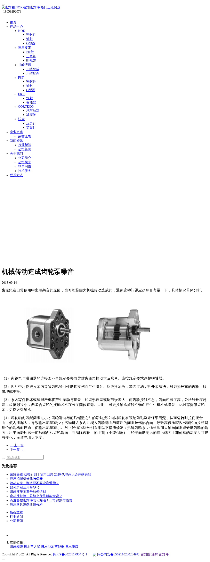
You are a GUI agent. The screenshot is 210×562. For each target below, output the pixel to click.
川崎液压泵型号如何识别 (28, 491)
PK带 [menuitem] (30, 52)
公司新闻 (16, 521)
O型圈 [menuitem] (30, 43)
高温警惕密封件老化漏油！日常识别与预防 (41, 500)
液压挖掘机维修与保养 (26, 478)
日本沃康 (71, 546)
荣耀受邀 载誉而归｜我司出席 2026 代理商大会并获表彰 (50, 474)
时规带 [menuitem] (31, 60)
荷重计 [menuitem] (31, 127)
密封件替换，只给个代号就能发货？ (36, 496)
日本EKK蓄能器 (52, 546)
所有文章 (16, 512)
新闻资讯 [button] (16, 140)
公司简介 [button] (24, 158)
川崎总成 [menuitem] (32, 69)
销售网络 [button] (24, 166)
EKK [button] (21, 94)
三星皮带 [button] (24, 47)
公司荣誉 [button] (24, 162)
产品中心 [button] (16, 26)
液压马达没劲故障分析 (26, 504)
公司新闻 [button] (24, 149)
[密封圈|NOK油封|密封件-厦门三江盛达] (105, 7)
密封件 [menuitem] (31, 34)
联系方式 (16, 175)
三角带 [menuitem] (31, 56)
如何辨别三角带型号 (24, 487)
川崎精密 (16, 546)
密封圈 (146, 554)
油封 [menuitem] (29, 39)
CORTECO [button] (26, 106)
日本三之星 (32, 546)
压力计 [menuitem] (31, 123)
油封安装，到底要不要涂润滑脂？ (34, 483)
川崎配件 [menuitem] (32, 73)
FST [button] (21, 77)
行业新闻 (16, 516)
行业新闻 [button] (24, 145)
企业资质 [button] (16, 132)
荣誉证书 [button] (24, 136)
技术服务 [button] (24, 171)
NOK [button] (21, 30)
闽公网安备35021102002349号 (118, 554)
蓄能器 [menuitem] (31, 102)
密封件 (164, 554)
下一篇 (17, 449)
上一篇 (17, 445)
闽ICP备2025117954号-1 (70, 554)
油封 (154, 554)
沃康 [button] (21, 119)
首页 (13, 22)
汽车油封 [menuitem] (32, 110)
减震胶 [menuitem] (31, 114)
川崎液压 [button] (24, 65)
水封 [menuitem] (29, 98)
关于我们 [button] (16, 153)
